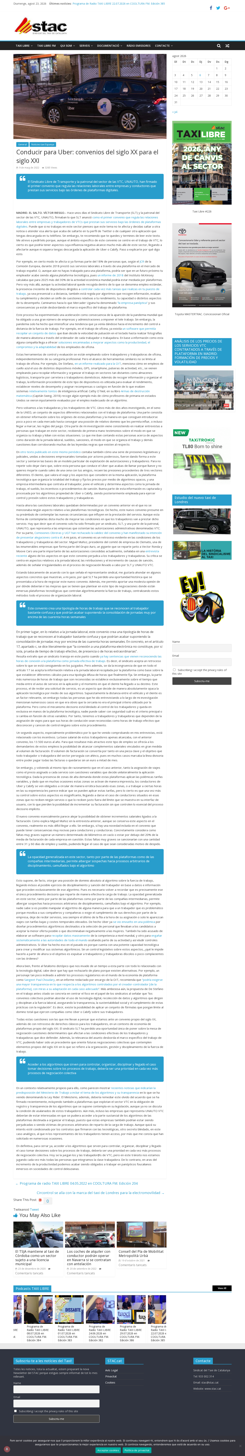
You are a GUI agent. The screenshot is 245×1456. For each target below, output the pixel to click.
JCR (142, 261)
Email (175, 655)
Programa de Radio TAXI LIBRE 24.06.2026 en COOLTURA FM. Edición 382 (79, 1333)
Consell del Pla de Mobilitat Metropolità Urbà (141, 1253)
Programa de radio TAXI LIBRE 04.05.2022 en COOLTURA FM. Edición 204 (76, 1183)
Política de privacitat (137, 1450)
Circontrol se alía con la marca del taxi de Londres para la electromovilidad (101, 1192)
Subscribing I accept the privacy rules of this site (199, 671)
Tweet (34, 1209)
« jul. (175, 112)
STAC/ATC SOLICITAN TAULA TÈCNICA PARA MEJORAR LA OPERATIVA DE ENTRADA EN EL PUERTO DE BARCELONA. (147, 3)
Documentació (108, 45)
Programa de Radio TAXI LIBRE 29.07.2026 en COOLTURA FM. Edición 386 (110, 1333)
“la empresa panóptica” (132, 303)
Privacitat (111, 1376)
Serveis (84, 45)
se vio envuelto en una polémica (134, 922)
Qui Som (66, 45)
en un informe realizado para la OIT (97, 363)
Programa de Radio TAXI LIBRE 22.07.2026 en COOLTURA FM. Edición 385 (141, 1333)
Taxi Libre (23, 45)
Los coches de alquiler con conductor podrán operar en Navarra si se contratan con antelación (89, 1257)
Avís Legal (111, 1370)
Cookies (110, 1382)
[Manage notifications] (7, 1449)
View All (222, 1288)
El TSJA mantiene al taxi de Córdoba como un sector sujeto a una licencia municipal (37, 1257)
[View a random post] (227, 45)
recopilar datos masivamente (70, 935)
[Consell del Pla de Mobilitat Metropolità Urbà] (142, 1224)
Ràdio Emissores (138, 45)
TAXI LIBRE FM (46, 45)
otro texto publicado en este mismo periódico (50, 452)
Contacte (162, 45)
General (22, 144)
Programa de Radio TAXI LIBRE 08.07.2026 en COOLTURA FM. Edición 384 (17, 1333)
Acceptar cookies (108, 1450)
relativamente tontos (43, 391)
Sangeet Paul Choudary (39, 980)
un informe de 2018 (110, 275)
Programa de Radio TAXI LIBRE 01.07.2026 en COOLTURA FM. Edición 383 (48, 1333)
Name (176, 641)
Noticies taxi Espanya (42, 144)
